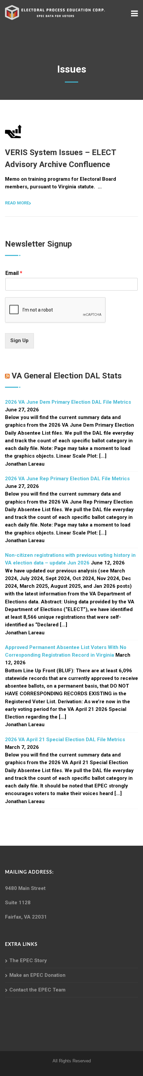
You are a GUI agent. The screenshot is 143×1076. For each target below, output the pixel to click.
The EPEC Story (28, 961)
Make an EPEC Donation (37, 975)
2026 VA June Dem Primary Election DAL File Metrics (68, 402)
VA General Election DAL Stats (67, 375)
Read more (17, 202)
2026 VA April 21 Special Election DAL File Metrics (65, 740)
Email (13, 273)
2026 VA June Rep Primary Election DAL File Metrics (67, 479)
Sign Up (19, 340)
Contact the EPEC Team (37, 990)
